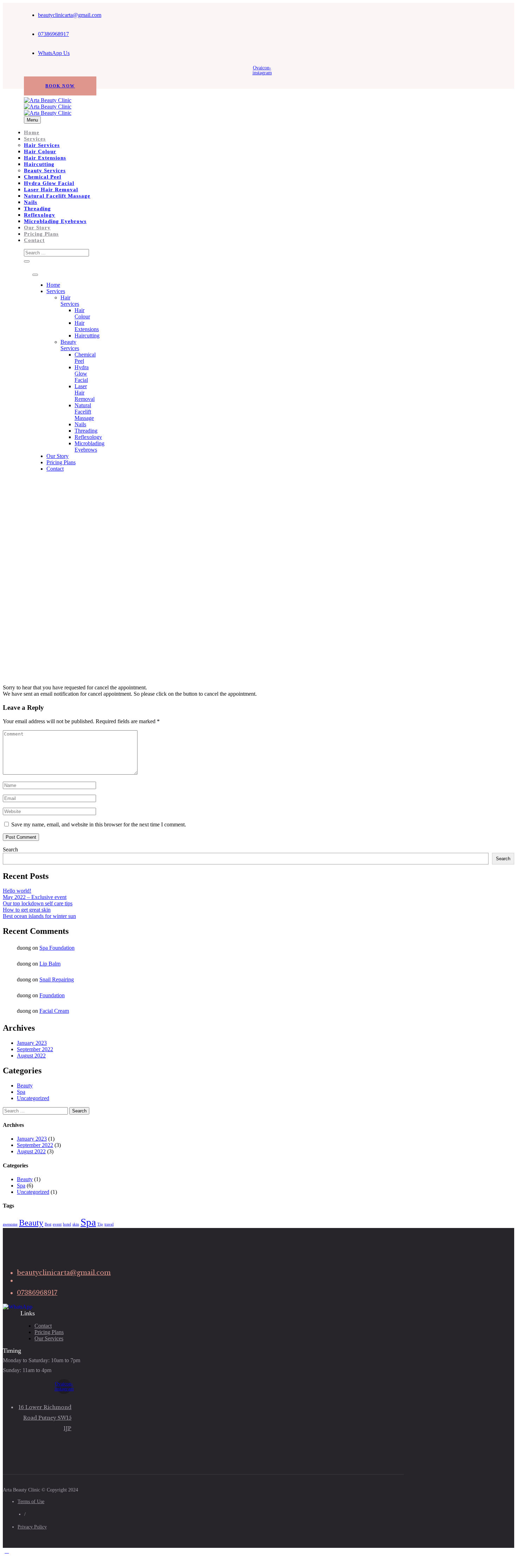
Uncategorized (33, 1098)
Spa (21, 1092)
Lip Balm (49, 964)
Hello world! (17, 891)
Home (31, 132)
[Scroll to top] (7, 1551)
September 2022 (35, 1049)
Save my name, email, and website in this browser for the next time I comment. (98, 824)
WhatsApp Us (54, 53)
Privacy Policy (32, 1527)
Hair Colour (40, 151)
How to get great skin (27, 910)
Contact (34, 240)
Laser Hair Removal (51, 189)
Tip (100, 1224)
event (57, 1224)
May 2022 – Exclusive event (34, 897)
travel (109, 1224)
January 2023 (32, 1043)
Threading (37, 208)
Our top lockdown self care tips (37, 903)
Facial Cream (54, 1011)
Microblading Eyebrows (55, 221)
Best (48, 1224)
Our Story (37, 227)
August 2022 (31, 1056)
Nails (30, 202)
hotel (67, 1224)
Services (35, 139)
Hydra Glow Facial (49, 183)
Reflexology (39, 215)
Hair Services (42, 145)
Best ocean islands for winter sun (39, 916)
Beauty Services (45, 170)
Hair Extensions (45, 158)
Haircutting (39, 164)
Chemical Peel (42, 177)
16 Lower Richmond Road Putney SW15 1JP (45, 1418)
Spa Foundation (57, 948)
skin (75, 1224)
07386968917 (53, 34)
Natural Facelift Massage (57, 196)
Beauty (25, 1085)
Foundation (52, 995)
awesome (10, 1224)
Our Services (48, 1338)
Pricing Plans (41, 234)
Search (10, 849)
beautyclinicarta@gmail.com (69, 15)
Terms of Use (31, 1501)
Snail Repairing (56, 979)
